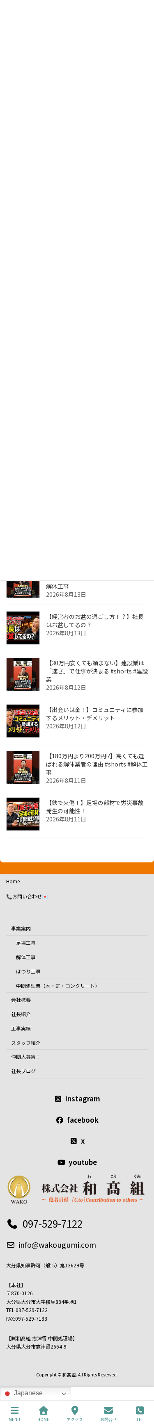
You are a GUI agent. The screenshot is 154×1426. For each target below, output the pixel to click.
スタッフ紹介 (26, 1042)
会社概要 (21, 999)
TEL (139, 1419)
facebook (83, 1119)
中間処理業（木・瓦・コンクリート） (58, 985)
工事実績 (21, 1027)
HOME (43, 1419)
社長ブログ (23, 1070)
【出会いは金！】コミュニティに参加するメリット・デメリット (94, 714)
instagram (82, 1098)
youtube (83, 1162)
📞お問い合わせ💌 (27, 896)
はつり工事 (28, 970)
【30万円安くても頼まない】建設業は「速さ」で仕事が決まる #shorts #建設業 (97, 671)
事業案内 (21, 928)
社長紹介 (21, 1013)
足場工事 (26, 942)
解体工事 (26, 956)
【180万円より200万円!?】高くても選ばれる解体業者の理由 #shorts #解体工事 (97, 764)
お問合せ (108, 1419)
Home (13, 881)
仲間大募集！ (26, 1056)
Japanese (27, 1393)
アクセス (75, 1419)
